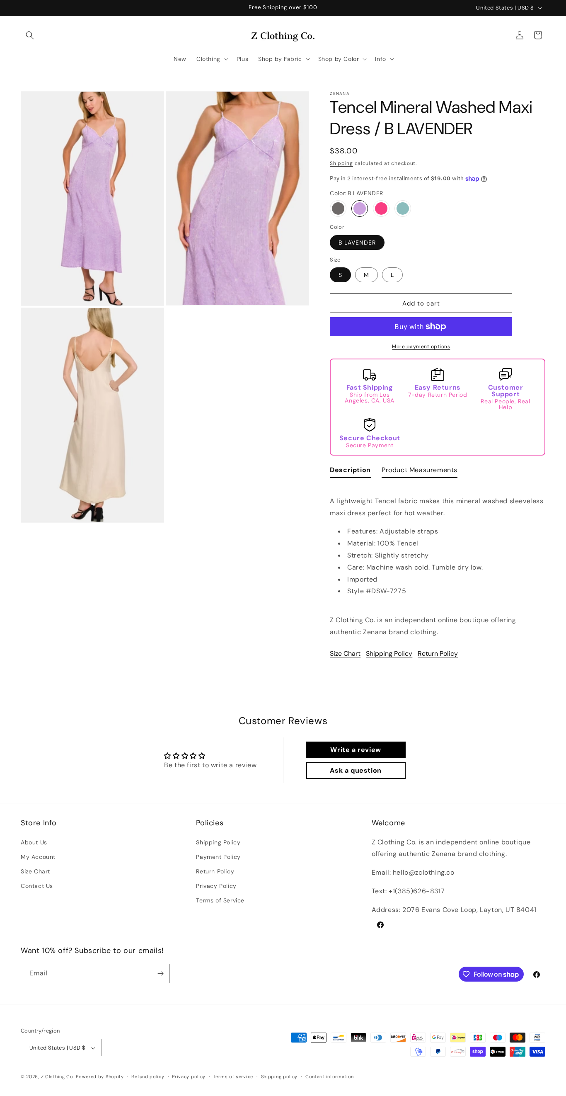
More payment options (421, 346)
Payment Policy (218, 857)
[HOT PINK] (381, 208)
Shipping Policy (389, 653)
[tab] (350, 472)
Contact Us (37, 886)
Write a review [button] (355, 749)
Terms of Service (220, 900)
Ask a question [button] (355, 770)
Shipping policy (279, 1077)
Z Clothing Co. (58, 1077)
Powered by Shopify (100, 1077)
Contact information (329, 1077)
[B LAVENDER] (359, 208)
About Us (34, 842)
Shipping (341, 163)
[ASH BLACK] (338, 208)
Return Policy (438, 653)
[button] (30, 35)
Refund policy (147, 1077)
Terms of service (233, 1077)
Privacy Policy (216, 886)
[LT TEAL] (402, 208)
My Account (38, 857)
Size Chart (345, 653)
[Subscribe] (160, 973)
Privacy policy (189, 1077)
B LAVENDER (357, 242)
